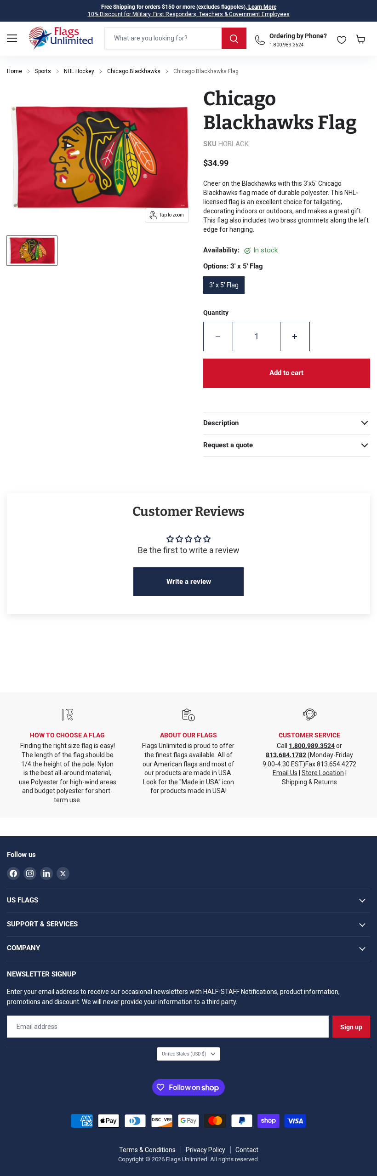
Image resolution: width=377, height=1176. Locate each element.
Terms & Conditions (147, 1149)
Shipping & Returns (309, 782)
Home (14, 71)
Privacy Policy (205, 1149)
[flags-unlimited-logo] (60, 38)
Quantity (215, 312)
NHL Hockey (79, 71)
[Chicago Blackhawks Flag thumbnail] (32, 250)
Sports (43, 71)
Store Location (323, 772)
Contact (246, 1149)
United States (184, 1053)
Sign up (351, 1027)
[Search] (234, 38)
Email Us (285, 772)
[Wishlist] (341, 37)
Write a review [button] (188, 581)
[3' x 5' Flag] (226, 297)
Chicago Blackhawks (133, 71)
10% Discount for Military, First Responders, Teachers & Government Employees (189, 14)
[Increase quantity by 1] (295, 336)
